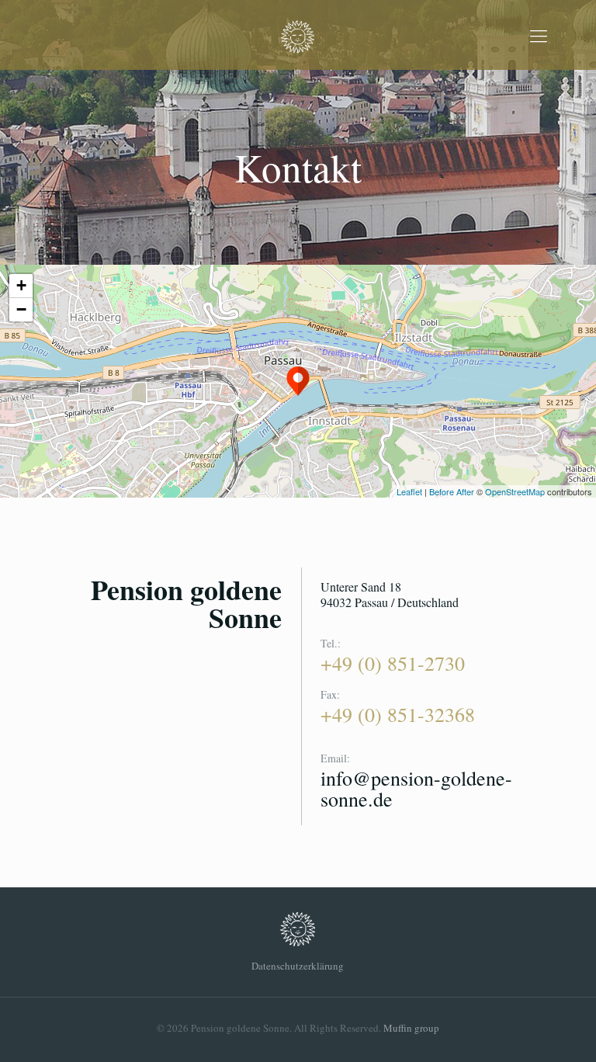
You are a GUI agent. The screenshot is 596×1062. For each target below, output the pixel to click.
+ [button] (21, 285)
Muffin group (411, 1028)
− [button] (21, 309)
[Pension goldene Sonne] (298, 35)
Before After (452, 491)
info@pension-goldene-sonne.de (416, 788)
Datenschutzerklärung (297, 966)
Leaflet (409, 491)
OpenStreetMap (515, 491)
